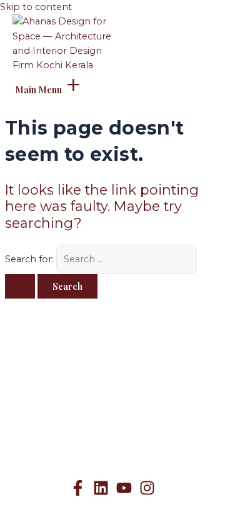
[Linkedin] (101, 492)
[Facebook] (78, 492)
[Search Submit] (20, 286)
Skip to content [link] (36, 7)
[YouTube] (124, 492)
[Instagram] (147, 492)
